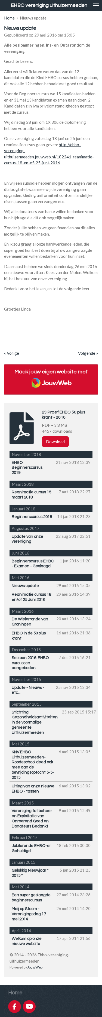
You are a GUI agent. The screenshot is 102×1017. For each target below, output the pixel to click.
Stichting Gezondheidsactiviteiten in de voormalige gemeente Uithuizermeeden (35, 722)
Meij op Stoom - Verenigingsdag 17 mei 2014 (29, 914)
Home (9, 17)
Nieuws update (33, 17)
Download (55, 441)
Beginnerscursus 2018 (32, 517)
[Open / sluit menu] (96, 5)
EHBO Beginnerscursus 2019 (27, 468)
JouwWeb (34, 967)
